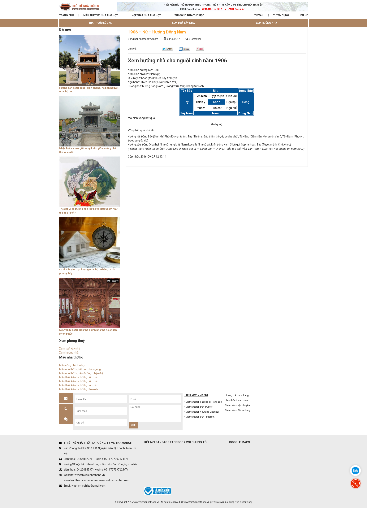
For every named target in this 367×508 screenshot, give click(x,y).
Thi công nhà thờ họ (189, 15)
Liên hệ (303, 15)
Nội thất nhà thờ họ (145, 15)
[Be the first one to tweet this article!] (167, 49)
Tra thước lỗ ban (100, 22)
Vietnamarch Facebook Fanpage (204, 401)
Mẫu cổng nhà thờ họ (71, 365)
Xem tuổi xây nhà (183, 22)
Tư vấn (259, 15)
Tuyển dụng (281, 15)
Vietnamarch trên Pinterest (200, 416)
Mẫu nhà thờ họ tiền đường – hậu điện (81, 373)
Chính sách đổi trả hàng (238, 410)
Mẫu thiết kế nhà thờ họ (99, 15)
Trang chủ (66, 15)
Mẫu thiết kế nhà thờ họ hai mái (78, 385)
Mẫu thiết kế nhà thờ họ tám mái (78, 389)
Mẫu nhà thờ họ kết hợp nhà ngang (80, 369)
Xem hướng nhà (266, 22)
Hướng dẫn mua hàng (237, 395)
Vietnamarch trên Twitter (199, 406)
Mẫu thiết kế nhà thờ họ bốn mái (78, 377)
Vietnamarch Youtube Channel (202, 411)
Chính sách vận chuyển (237, 405)
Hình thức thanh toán (236, 400)
